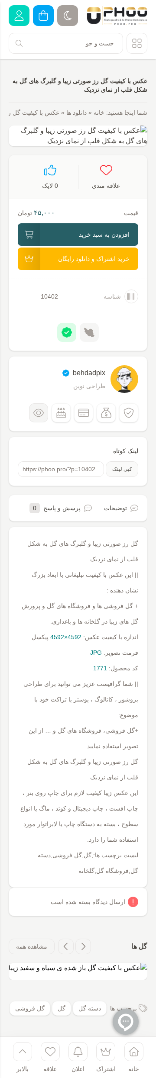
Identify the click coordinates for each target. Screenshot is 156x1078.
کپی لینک (122, 469)
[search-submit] (19, 43)
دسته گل (89, 1008)
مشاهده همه (31, 946)
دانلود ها (76, 112)
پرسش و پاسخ (57, 508)
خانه (99, 112)
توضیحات (115, 508)
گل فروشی (30, 1008)
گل (61, 1008)
